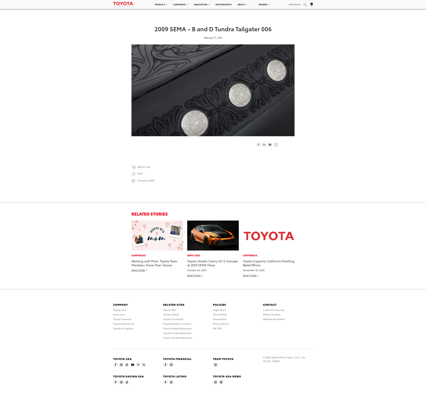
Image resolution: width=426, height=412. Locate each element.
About (241, 4)
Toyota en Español (123, 328)
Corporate (179, 4)
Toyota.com (119, 310)
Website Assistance (274, 319)
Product (160, 4)
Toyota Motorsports (124, 323)
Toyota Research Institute (177, 323)
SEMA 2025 (193, 255)
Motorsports (223, 4)
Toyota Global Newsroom (177, 328)
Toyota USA (169, 310)
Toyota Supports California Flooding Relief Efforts (268, 263)
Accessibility (220, 319)
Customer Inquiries (273, 310)
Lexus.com (119, 314)
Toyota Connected (173, 319)
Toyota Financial (122, 319)
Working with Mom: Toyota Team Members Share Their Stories (154, 263)
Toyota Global (171, 314)
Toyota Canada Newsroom (178, 337)
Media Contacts (271, 314)
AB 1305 (217, 328)
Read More (138, 270)
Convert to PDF (145, 180)
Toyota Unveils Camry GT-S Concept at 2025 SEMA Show (212, 263)
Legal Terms (219, 310)
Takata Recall (295, 4)
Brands (263, 4)
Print (140, 173)
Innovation (201, 4)
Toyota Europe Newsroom (177, 333)
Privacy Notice (221, 323)
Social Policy (220, 314)
